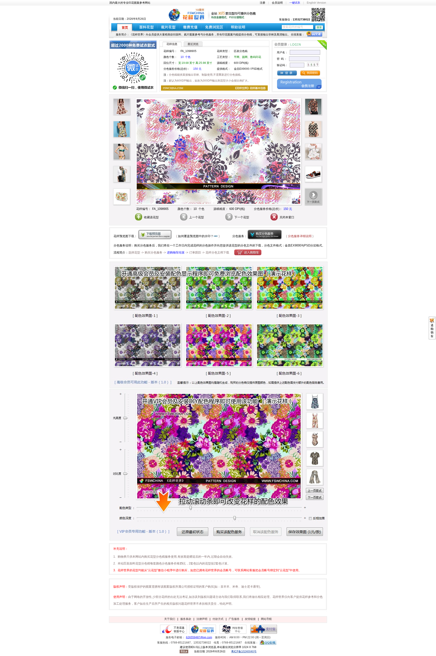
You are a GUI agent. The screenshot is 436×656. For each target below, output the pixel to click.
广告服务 (234, 619)
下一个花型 (241, 217)
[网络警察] (233, 632)
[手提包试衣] (122, 197)
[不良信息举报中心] (173, 632)
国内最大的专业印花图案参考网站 (129, 2)
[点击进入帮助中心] (239, 26)
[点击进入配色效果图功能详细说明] (219, 540)
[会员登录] (287, 73)
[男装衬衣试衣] (313, 107)
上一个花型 (196, 217)
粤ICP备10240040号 (244, 651)
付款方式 (218, 619)
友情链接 (250, 619)
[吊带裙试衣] (122, 107)
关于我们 (169, 619)
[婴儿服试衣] (313, 152)
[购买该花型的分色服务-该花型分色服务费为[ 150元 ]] (264, 234)
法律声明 (201, 619)
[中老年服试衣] (313, 129)
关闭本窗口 (286, 217)
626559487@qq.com (199, 637)
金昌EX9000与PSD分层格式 (303, 245)
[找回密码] (310, 75)
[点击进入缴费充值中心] (190, 26)
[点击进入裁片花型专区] (168, 26)
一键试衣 (294, 2)
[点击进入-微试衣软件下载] (133, 80)
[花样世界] (202, 632)
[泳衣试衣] (122, 129)
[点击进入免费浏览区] (214, 26)
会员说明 (277, 2)
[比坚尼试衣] (122, 152)
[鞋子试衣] (313, 174)
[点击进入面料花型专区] (146, 26)
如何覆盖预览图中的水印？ (195, 236)
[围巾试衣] (122, 174)
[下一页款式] (313, 197)
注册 (262, 2)
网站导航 (266, 619)
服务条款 (185, 619)
